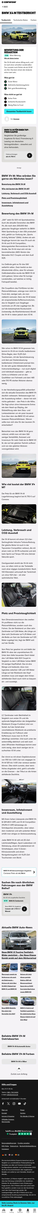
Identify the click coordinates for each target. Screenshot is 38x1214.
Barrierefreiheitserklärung (28, 1146)
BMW (6, 7)
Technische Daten (20, 20)
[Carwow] (9, 2)
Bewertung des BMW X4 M (13, 184)
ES (18, 1155)
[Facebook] (3, 1104)
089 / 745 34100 (12, 1092)
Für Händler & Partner (27, 1116)
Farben (34, 20)
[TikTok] (25, 1104)
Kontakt (4, 1113)
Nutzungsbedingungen (9, 1143)
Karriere (22, 1113)
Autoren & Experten (8, 1116)
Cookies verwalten (24, 1143)
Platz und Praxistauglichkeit (14, 198)
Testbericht (6, 20)
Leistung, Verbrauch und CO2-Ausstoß (19, 193)
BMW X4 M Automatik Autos (19, 1046)
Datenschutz (14, 1146)
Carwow (16, 119)
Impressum (5, 1149)
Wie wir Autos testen (11, 58)
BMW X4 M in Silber (19, 1062)
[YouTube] (19, 1104)
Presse (22, 1110)
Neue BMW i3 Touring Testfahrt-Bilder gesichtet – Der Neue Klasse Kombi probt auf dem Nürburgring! (19, 955)
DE (6, 1155)
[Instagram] (14, 1104)
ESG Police (5, 1146)
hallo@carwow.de (12, 1095)
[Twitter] (8, 1104)
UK (12, 1155)
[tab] (6, 20)
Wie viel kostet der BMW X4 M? (15, 189)
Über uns (4, 1110)
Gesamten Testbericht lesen (19, 111)
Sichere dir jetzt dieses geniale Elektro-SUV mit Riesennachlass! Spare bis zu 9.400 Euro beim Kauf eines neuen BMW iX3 (27, 983)
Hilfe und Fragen (9, 1084)
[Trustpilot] (19, 1134)
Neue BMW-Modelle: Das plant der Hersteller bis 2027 (9, 1011)
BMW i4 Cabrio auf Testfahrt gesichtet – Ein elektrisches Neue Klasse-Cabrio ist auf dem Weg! (27, 1014)
